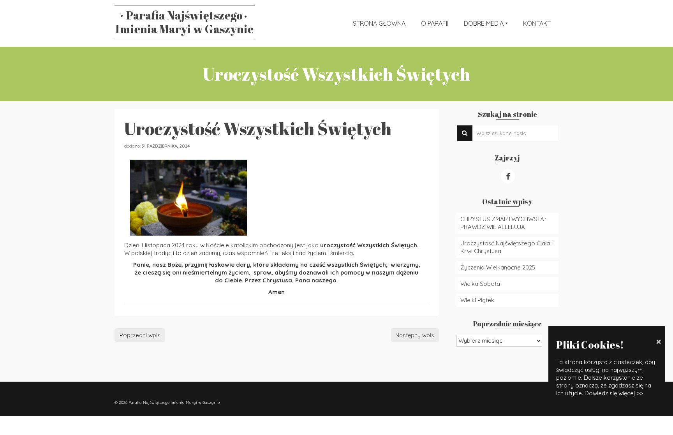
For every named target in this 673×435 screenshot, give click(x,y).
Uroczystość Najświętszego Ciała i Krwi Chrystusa (506, 247)
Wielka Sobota (480, 283)
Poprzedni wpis (140, 335)
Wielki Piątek (477, 300)
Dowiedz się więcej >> (614, 393)
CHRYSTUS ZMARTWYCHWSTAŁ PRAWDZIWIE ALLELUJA (504, 223)
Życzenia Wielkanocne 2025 (497, 267)
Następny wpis (414, 335)
